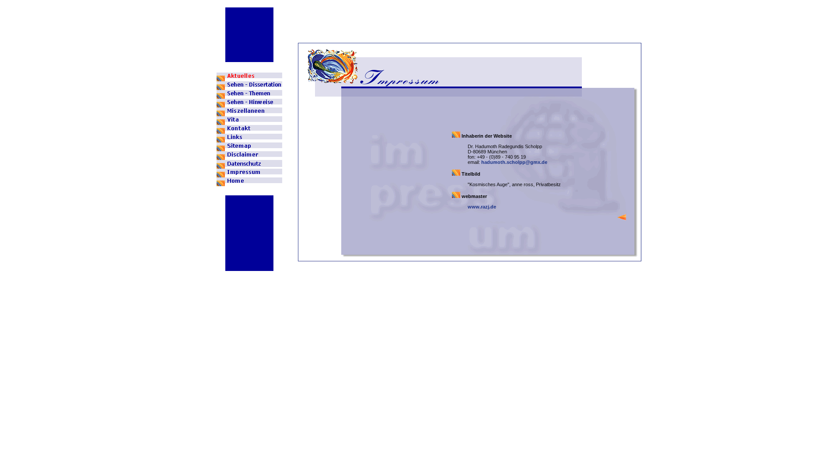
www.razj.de (482, 206)
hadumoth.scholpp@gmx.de (514, 162)
